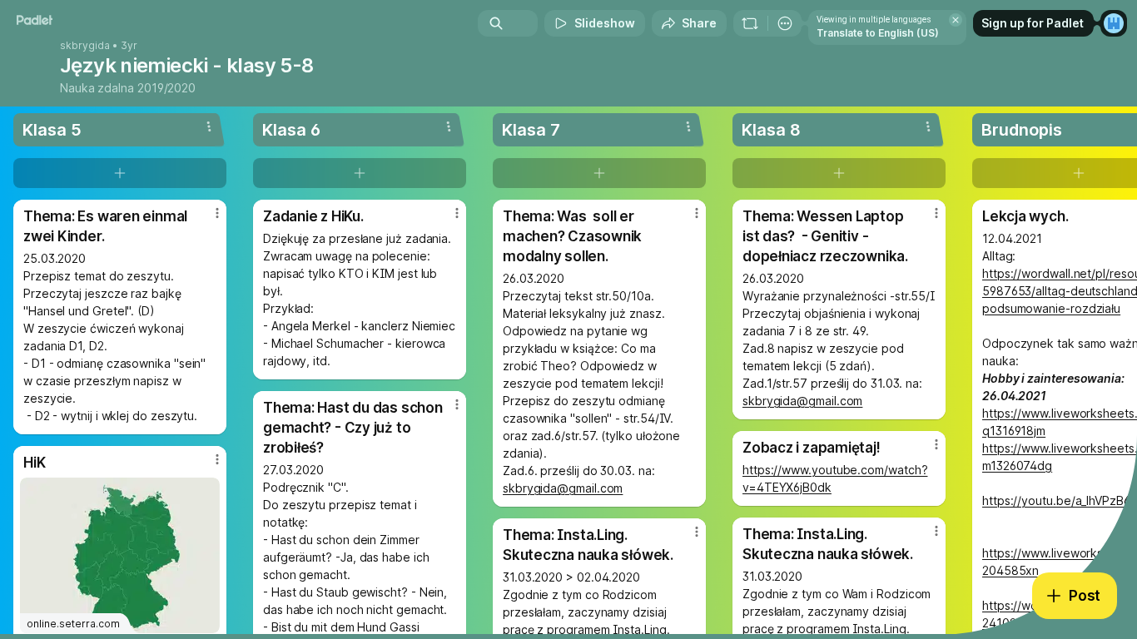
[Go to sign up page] (1113, 23)
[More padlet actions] (785, 23)
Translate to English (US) (878, 33)
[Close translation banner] (955, 20)
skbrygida (85, 46)
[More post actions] (217, 213)
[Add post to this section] (119, 173)
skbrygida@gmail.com (563, 488)
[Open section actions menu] (209, 126)
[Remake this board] (750, 23)
